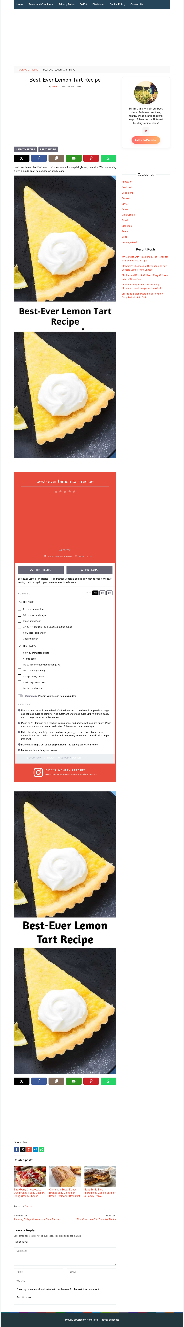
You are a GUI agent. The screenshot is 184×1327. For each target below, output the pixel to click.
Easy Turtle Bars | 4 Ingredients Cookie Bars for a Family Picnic (100, 1193)
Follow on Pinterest (146, 139)
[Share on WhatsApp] (108, 158)
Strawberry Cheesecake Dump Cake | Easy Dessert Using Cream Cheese (29, 1193)
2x (102, 592)
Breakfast (127, 187)
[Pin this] (29, 1149)
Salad (125, 220)
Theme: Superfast (109, 1319)
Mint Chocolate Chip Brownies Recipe (96, 1217)
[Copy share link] (56, 158)
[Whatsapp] (41, 1149)
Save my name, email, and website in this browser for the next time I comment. (58, 1289)
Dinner (125, 203)
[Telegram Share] (35, 1149)
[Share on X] (21, 158)
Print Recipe (48, 149)
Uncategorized (129, 242)
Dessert (28, 1206)
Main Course (128, 214)
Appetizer (127, 181)
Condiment (127, 192)
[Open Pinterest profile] (145, 130)
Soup (124, 236)
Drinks (125, 209)
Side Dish (127, 225)
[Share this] (16, 1149)
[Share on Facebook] (39, 158)
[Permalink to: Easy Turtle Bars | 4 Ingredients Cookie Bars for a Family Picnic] (100, 1176)
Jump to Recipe (25, 149)
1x (95, 592)
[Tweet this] (23, 1149)
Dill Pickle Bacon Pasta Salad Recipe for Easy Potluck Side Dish (143, 295)
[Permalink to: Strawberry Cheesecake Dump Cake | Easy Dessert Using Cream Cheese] (30, 1176)
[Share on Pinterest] (91, 158)
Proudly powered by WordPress (81, 1319)
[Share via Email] (74, 158)
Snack (125, 231)
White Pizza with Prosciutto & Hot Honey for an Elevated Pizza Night (145, 258)
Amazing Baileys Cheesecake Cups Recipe (36, 1217)
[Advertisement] (92, 38)
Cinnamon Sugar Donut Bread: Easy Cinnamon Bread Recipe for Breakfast (64, 1193)
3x (109, 592)
